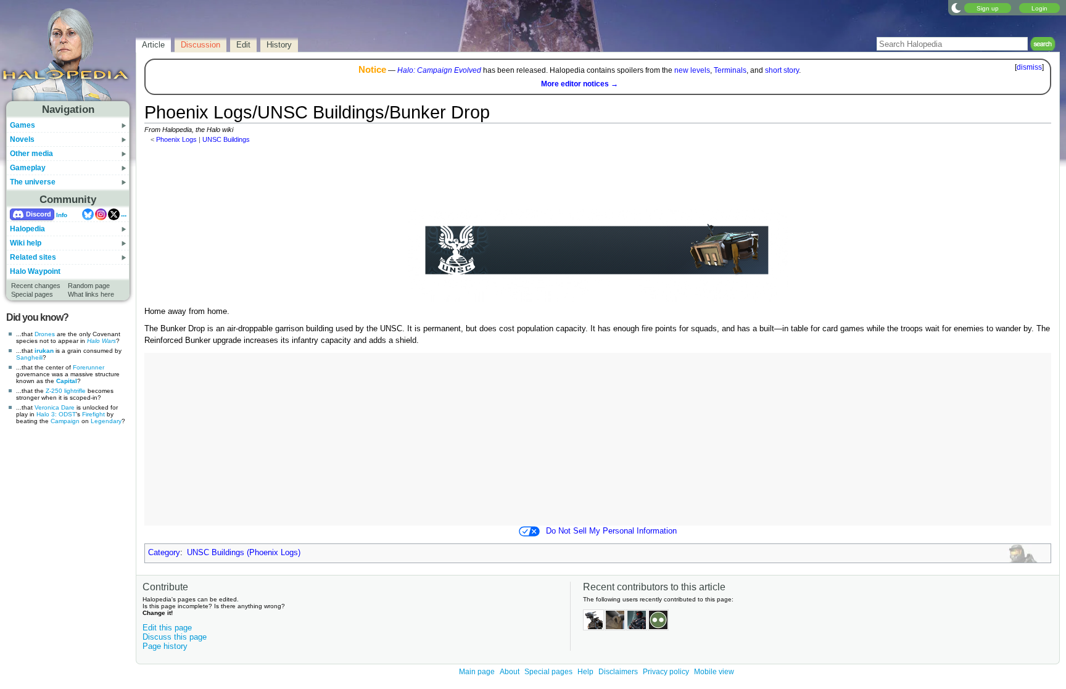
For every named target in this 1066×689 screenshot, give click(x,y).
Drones (45, 334)
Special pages (32, 294)
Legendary (106, 421)
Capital (66, 381)
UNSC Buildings (226, 139)
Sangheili (29, 357)
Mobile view (714, 671)
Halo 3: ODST (56, 414)
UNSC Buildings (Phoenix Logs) (243, 552)
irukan (44, 350)
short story (782, 70)
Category (164, 552)
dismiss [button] (1029, 67)
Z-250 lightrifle (66, 390)
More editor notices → (579, 84)
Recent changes (35, 285)
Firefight (93, 414)
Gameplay (28, 167)
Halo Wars (101, 340)
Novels (22, 139)
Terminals (730, 70)
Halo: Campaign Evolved (439, 70)
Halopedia (27, 229)
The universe (33, 182)
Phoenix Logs (176, 139)
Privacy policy (666, 671)
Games (22, 125)
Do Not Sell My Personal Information (611, 531)
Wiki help (25, 243)
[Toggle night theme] (956, 7)
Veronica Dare (55, 407)
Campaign (65, 421)
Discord (38, 214)
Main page (477, 671)
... (123, 214)
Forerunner (88, 367)
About (509, 671)
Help (585, 671)
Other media (31, 153)
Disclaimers (618, 671)
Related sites (33, 257)
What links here (91, 294)
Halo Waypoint (35, 271)
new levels (692, 70)
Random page (89, 285)
